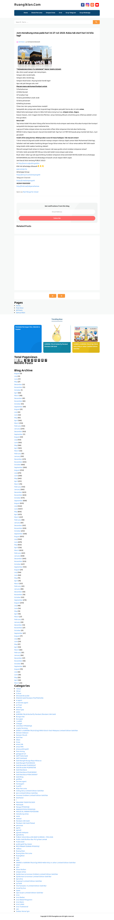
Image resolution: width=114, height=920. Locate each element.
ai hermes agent (22, 702)
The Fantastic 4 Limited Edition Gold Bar (31, 886)
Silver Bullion (21, 869)
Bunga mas (20, 716)
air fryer (19, 705)
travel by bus (21, 888)
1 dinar (18, 689)
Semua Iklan (20, 312)
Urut (17, 895)
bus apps (19, 719)
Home (26, 12)
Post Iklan (19, 308)
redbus (18, 848)
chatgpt (19, 723)
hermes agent (21, 781)
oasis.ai (18, 818)
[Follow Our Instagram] (87, 4)
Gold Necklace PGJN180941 (26, 772)
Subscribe (57, 218)
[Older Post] (61, 296)
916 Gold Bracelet (22, 696)
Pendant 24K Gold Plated (25, 823)
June (16, 379)
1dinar (18, 691)
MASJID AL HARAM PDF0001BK (27, 811)
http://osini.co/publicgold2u (28, 163)
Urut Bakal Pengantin (24, 899)
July (15, 376)
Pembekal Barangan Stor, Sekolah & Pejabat (27, 328)
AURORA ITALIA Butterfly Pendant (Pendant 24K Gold (56, 345)
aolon (18, 712)
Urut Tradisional (22, 906)
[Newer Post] (52, 296)
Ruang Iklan (20, 851)
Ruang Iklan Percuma (24, 853)
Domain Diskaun (22, 733)
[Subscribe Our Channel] (97, 4)
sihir (17, 867)
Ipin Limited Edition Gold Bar (27, 793)
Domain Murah (21, 735)
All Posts (19, 310)
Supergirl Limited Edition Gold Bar (29, 881)
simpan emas (21, 872)
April (16, 393)
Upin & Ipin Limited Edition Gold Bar (29, 892)
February (17, 426)
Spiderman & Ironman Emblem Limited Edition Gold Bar (37, 874)
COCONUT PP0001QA (24, 726)
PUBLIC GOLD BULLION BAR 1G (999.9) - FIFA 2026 (34, 837)
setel (18, 865)
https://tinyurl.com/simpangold (28, 175)
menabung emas (22, 814)
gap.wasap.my (21, 169)
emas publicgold (22, 749)
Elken (18, 740)
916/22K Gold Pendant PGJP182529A (29, 698)
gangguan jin (21, 754)
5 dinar (18, 693)
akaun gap (20, 709)
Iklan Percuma (21, 788)
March (16, 395)
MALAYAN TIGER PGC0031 (25, 802)
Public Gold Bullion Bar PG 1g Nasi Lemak (31, 839)
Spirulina (19, 879)
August (17, 373)
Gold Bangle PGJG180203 (25, 763)
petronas (19, 825)
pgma (18, 828)
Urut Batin (20, 902)
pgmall (18, 830)
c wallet (19, 721)
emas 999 (19, 746)
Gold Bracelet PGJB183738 (26, 767)
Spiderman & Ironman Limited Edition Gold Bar (33, 876)
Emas (18, 742)
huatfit (18, 786)
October (17, 390)
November (18, 387)
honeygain (20, 784)
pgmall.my (20, 835)
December (18, 384)
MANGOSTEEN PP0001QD (25, 809)
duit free (19, 737)
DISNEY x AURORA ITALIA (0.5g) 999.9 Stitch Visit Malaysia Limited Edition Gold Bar (47, 730)
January (17, 429)
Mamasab (19, 804)
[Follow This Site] (92, 4)
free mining (20, 751)
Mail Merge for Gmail (30, 192)
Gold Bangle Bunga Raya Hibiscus (28, 760)
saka (17, 860)
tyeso (18, 890)
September (18, 406)
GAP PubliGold (21, 758)
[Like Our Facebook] (83, 4)
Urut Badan (20, 897)
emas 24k (19, 744)
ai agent (19, 700)
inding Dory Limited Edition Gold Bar (30, 791)
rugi (17, 858)
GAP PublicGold (22, 756)
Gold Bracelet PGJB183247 (26, 765)
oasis (18, 816)
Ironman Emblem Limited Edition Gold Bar (32, 795)
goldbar (19, 779)
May (15, 381)
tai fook (19, 883)
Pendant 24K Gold (23, 821)
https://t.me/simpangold (25, 180)
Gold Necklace (21, 770)
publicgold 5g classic (24, 844)
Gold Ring (19, 777)
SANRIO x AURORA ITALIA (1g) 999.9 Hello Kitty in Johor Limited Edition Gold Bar (85, 346)
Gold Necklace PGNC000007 (26, 774)
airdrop (19, 707)
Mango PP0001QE (23, 807)
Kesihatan (20, 798)
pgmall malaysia (22, 832)
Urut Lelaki (20, 904)
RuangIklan (20, 855)
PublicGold (20, 842)
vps (17, 909)
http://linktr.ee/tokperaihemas (27, 186)
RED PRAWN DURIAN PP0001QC (28, 846)
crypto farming (22, 728)
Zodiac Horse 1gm (23, 911)
